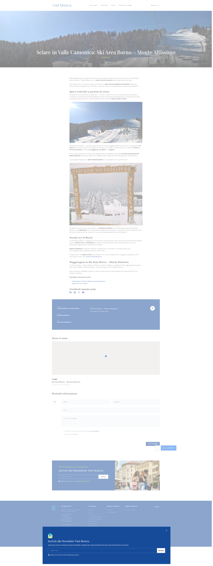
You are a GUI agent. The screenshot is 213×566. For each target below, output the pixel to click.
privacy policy (75, 555)
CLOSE (166, 530)
